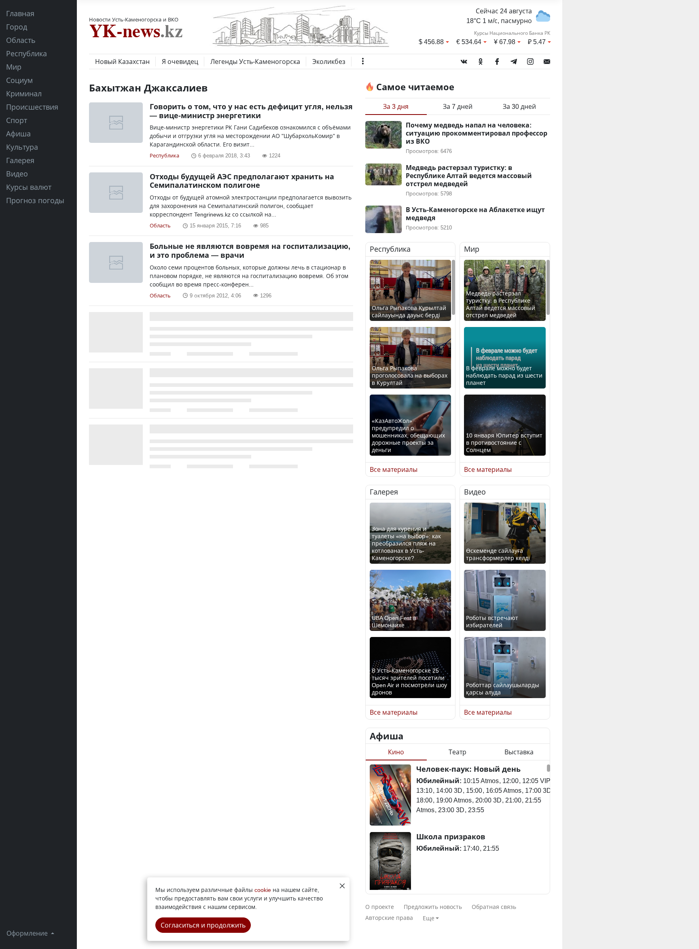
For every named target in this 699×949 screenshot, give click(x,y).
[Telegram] (513, 60)
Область (21, 40)
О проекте (379, 907)
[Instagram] (530, 60)
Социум (19, 80)
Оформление (27, 933)
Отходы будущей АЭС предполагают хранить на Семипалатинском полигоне (242, 181)
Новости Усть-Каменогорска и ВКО (133, 19)
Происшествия (32, 107)
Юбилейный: (439, 780)
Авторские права (389, 917)
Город (16, 27)
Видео (17, 173)
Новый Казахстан (122, 61)
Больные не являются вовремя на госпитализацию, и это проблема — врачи (250, 250)
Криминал (24, 93)
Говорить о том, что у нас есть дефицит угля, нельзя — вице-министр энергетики (251, 111)
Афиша (18, 133)
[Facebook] (497, 60)
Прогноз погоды (35, 200)
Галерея (20, 160)
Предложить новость (433, 907)
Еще (428, 918)
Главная (20, 13)
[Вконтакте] (464, 60)
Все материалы (393, 469)
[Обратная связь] (547, 60)
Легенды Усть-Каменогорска (255, 61)
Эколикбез (328, 61)
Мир (13, 67)
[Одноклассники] (480, 60)
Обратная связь (494, 907)
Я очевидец (180, 61)
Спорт (16, 120)
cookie (262, 890)
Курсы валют (28, 187)
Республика (26, 53)
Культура (22, 147)
